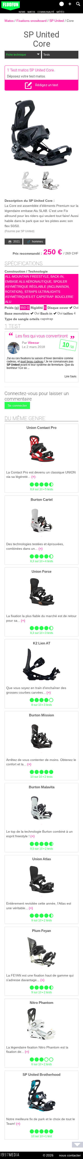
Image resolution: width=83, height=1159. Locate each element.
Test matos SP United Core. (32, 70)
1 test (13, 326)
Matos (31, 12)
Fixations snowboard (31, 21)
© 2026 (48, 1155)
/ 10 (68, 346)
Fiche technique (16, 54)
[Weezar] (14, 348)
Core (70, 21)
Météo (60, 12)
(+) (33, 476)
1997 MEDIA (11, 1155)
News (22, 12)
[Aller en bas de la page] (77, 1145)
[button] (69, 3)
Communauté (45, 12)
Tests (46, 54)
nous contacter (70, 1155)
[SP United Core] (41, 133)
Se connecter (17, 405)
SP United (57, 21)
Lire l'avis (70, 376)
